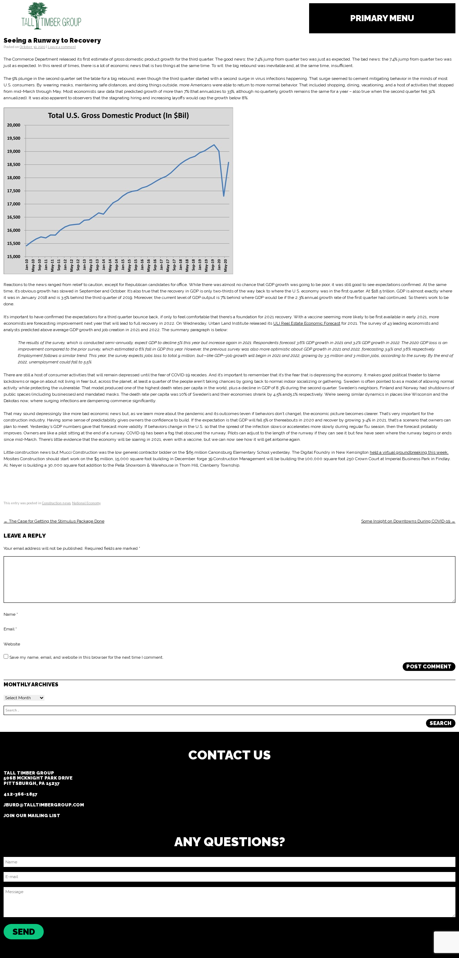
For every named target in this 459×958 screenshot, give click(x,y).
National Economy (86, 503)
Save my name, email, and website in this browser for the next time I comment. (86, 657)
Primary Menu (382, 18)
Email (10, 629)
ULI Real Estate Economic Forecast (306, 323)
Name (11, 614)
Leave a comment (62, 47)
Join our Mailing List (32, 815)
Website (12, 644)
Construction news (56, 503)
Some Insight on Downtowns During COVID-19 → (408, 521)
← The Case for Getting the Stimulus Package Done (54, 521)
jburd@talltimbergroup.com (44, 804)
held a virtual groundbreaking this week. (409, 452)
